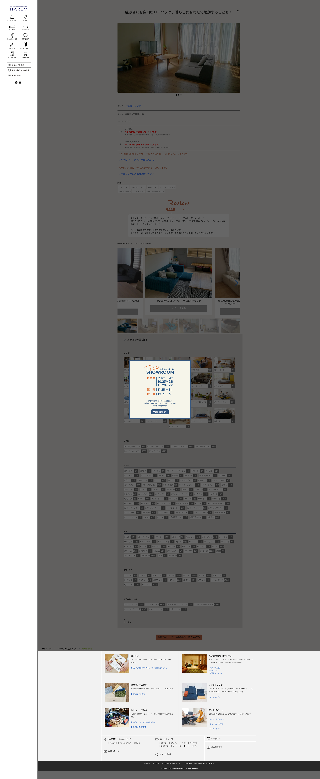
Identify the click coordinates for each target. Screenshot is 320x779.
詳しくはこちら (161, 412)
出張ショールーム (216, 673)
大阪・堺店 (214, 670)
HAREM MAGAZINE (139, 727)
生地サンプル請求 (138, 694)
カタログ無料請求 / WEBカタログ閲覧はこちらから (149, 668)
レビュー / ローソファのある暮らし (144, 722)
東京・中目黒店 (215, 668)
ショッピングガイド (217, 724)
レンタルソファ (215, 697)
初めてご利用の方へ (217, 719)
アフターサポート (216, 729)
